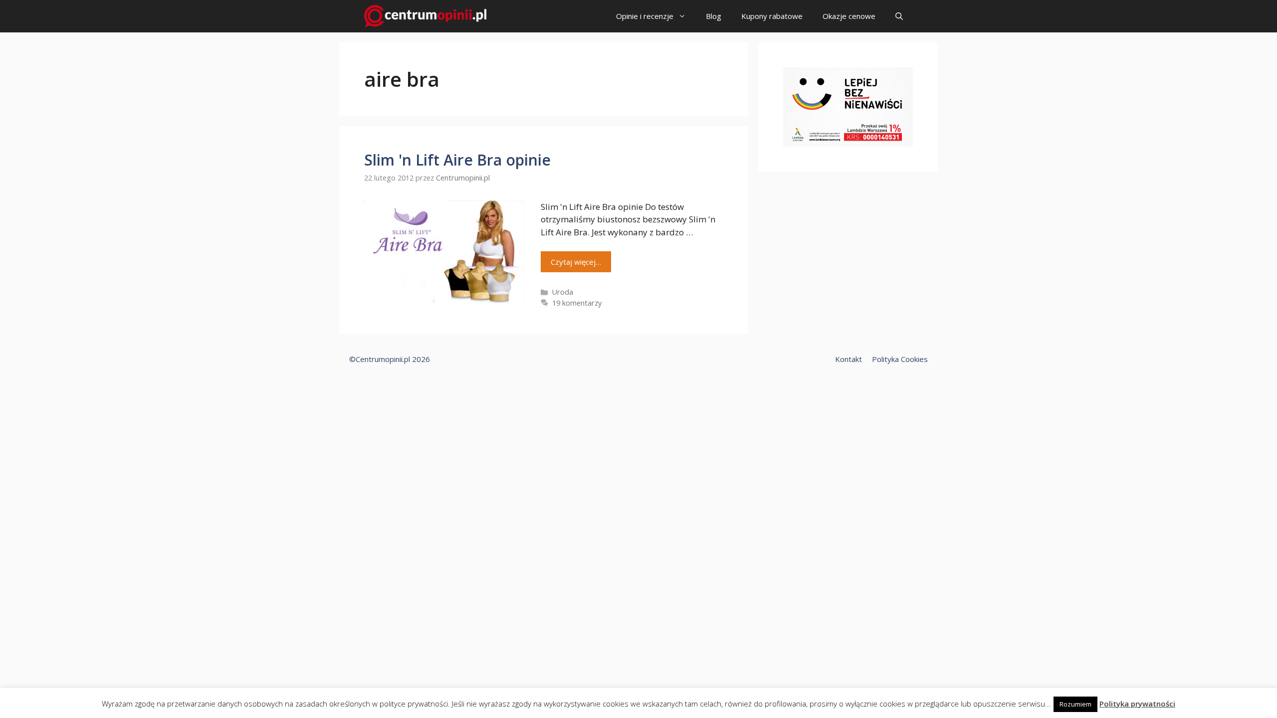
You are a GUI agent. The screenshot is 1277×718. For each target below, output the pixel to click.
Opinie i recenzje (644, 16)
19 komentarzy (577, 303)
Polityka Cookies (900, 359)
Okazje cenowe (849, 16)
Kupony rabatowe (772, 16)
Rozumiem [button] (1075, 704)
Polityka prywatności (1137, 704)
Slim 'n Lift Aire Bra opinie (457, 160)
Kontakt (848, 359)
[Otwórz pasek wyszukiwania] (899, 16)
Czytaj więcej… (576, 262)
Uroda (562, 292)
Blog (713, 16)
